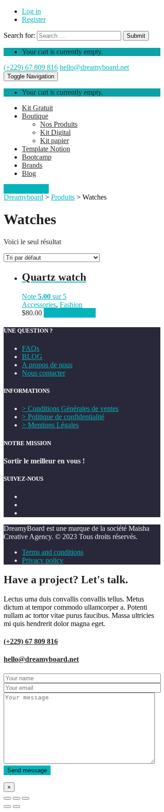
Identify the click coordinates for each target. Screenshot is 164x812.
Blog (29, 173)
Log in (31, 11)
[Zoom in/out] (25, 798)
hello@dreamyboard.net (94, 67)
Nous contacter (43, 373)
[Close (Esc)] (7, 798)
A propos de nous (47, 365)
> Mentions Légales (50, 425)
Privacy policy (42, 560)
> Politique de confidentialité (63, 417)
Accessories (39, 304)
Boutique (35, 116)
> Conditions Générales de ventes (70, 408)
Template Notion (46, 149)
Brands (32, 165)
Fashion (71, 304)
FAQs (30, 348)
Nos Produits (58, 124)
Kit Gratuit (37, 108)
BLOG (32, 356)
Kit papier (54, 140)
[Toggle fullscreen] (16, 798)
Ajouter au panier (70, 313)
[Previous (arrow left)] (7, 806)
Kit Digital (55, 132)
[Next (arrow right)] (16, 806)
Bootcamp (36, 157)
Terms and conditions (52, 552)
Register (34, 19)
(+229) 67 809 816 (31, 67)
